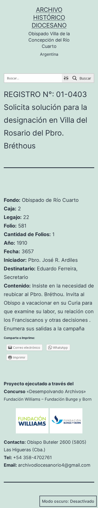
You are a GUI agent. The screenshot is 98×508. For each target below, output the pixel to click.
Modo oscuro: (55, 501)
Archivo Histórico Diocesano (49, 17)
